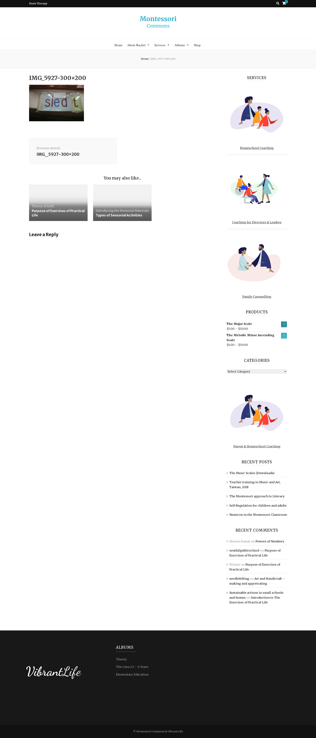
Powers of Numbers (269, 541)
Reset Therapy (38, 3)
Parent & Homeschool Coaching (256, 446)
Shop (197, 45)
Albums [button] (179, 45)
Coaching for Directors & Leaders (256, 222)
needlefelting (239, 578)
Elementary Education (132, 674)
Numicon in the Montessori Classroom (258, 514)
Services (159, 45)
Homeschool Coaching (257, 148)
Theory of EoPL (43, 206)
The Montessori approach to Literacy (257, 496)
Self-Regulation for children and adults (258, 505)
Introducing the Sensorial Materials (122, 210)
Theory (121, 659)
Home (118, 45)
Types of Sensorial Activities (119, 215)
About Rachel (136, 45)
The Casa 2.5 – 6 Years (132, 667)
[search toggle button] (277, 3)
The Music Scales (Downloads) (251, 473)
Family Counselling (256, 296)
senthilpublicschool (244, 550)
